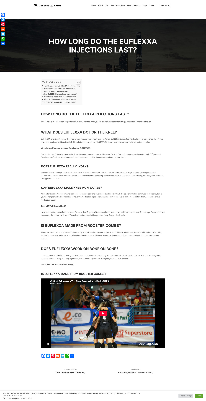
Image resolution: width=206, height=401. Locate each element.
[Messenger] (2, 19)
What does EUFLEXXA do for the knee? (60, 89)
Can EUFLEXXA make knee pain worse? (60, 94)
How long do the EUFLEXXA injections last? (62, 86)
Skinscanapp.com (46, 5)
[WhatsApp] (2, 38)
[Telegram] (2, 33)
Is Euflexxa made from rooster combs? (60, 97)
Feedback (165, 5)
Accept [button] (199, 396)
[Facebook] (2, 14)
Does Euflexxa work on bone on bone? (60, 99)
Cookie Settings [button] (186, 396)
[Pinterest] (2, 24)
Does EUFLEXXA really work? (56, 91)
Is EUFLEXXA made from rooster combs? (60, 102)
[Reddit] (2, 29)
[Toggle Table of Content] (77, 83)
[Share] (2, 43)
